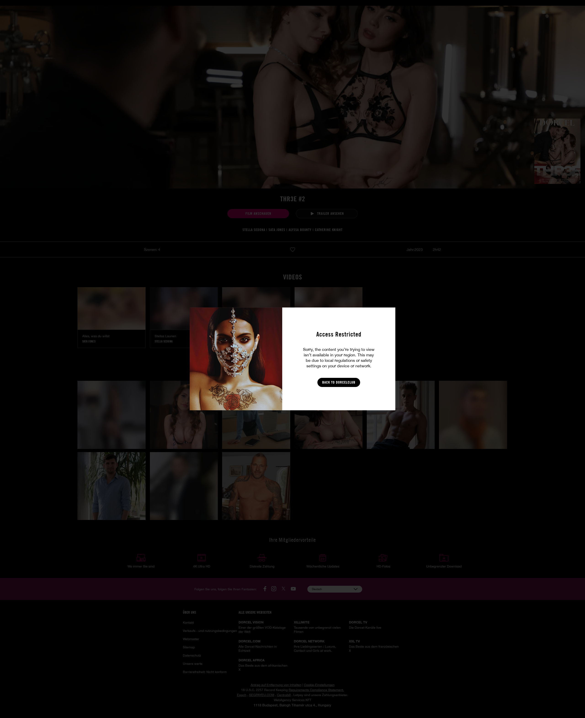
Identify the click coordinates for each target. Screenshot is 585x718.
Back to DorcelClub (338, 382)
